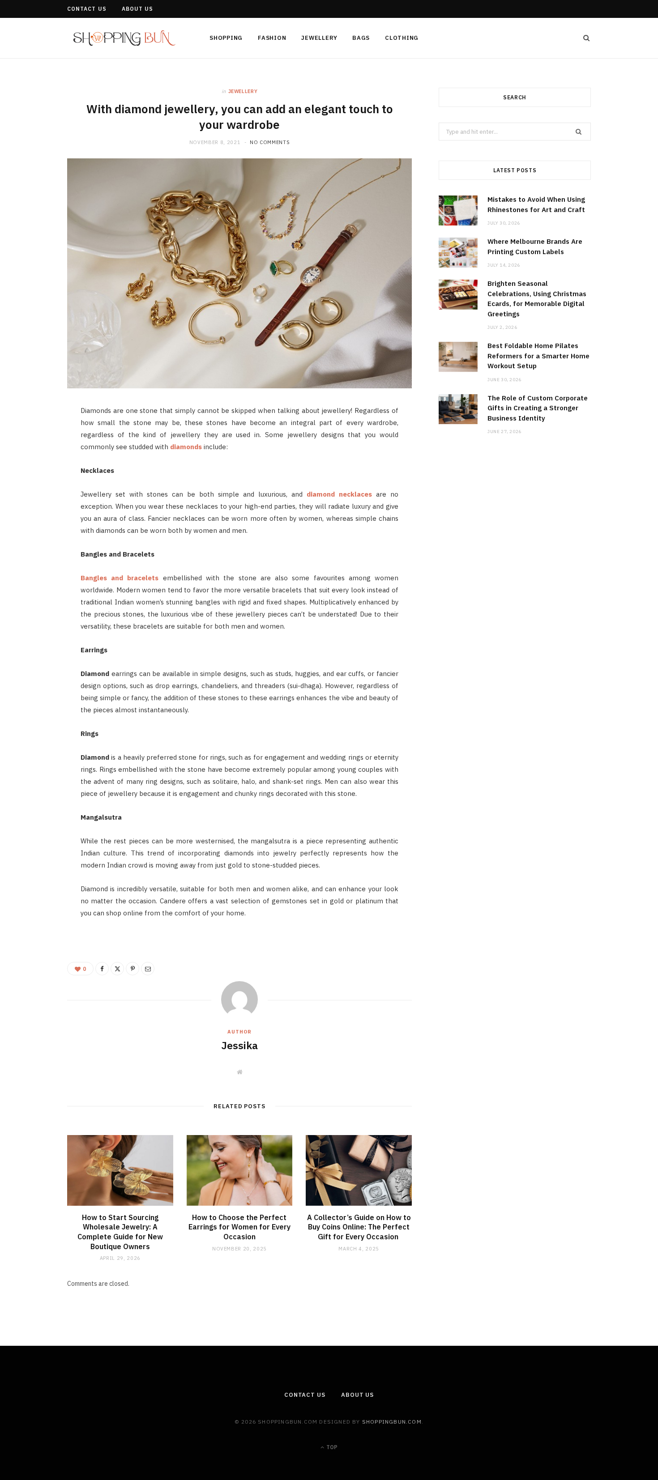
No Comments (270, 142)
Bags (361, 38)
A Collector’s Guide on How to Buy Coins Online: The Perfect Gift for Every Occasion (359, 1227)
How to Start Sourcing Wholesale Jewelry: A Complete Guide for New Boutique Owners (120, 1232)
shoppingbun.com (392, 1421)
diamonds (186, 446)
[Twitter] (36, 463)
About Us (138, 8)
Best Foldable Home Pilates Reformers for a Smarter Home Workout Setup (538, 355)
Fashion (272, 38)
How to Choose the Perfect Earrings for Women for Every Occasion (239, 1227)
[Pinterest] (36, 486)
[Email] (36, 509)
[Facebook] (36, 440)
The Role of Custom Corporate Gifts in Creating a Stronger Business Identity (537, 408)
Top (331, 1447)
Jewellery (319, 38)
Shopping (226, 38)
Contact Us (87, 8)
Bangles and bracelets (120, 578)
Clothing (402, 38)
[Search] (584, 38)
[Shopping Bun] (123, 38)
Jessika (239, 1045)
